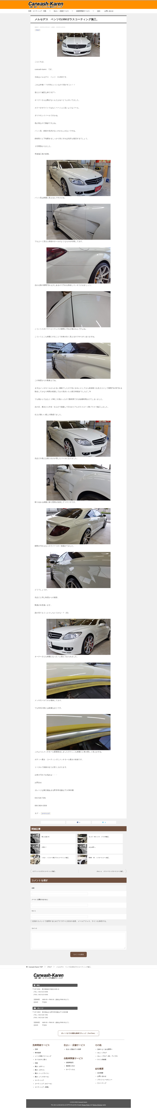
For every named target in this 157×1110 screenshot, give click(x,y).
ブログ (38, 30)
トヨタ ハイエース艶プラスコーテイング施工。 (56, 857)
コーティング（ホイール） (44, 1083)
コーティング (46, 813)
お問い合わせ (108, 11)
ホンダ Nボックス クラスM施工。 (99, 836)
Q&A (98, 11)
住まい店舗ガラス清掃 (73, 1049)
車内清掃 (38, 1053)
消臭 (36, 1063)
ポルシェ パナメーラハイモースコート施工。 (110, 871)
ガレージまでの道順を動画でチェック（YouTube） (78, 1033)
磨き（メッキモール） (42, 1077)
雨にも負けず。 (46, 836)
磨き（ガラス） (40, 1070)
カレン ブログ (102, 1053)
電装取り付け (70, 1066)
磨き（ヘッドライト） (42, 1073)
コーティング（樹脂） (42, 1087)
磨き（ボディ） (40, 1066)
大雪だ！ (44, 847)
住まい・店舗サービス (61, 11)
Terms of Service (97, 1105)
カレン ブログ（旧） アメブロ (107, 1056)
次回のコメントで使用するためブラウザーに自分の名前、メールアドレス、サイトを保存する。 (70, 921)
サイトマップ (101, 1083)
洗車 (36, 1049)
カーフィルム (70, 1069)
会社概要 (100, 1073)
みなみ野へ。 (92, 847)
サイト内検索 (101, 1059)
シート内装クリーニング (43, 1056)
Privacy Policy (86, 1105)
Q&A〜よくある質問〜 (104, 1049)
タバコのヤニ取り (41, 1059)
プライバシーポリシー (104, 1080)
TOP (36, 967)
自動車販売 (69, 1062)
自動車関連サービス (83, 11)
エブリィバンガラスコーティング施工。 (44, 871)
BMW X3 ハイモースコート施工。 (99, 857)
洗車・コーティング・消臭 (37, 11)
